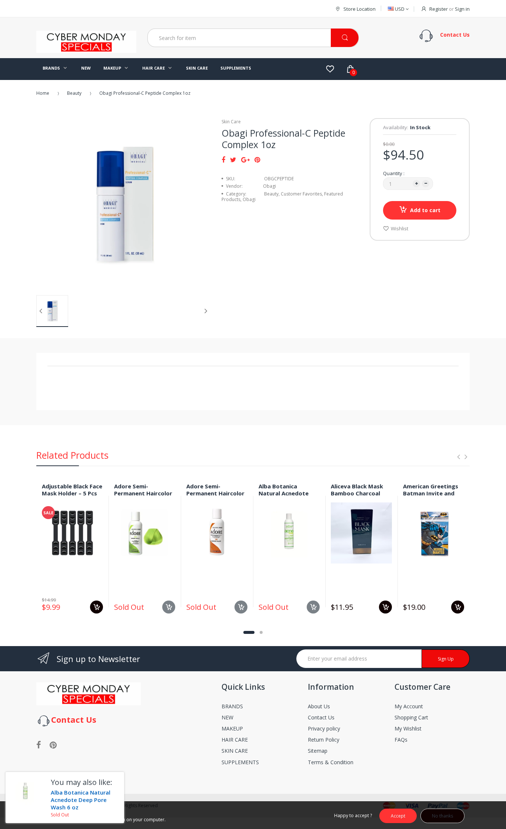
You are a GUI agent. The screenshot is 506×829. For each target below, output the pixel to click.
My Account (409, 706)
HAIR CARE (235, 739)
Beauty (74, 93)
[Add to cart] (96, 607)
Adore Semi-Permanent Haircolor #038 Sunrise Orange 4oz (215, 496)
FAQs (401, 739)
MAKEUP (232, 728)
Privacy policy (324, 728)
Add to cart (425, 210)
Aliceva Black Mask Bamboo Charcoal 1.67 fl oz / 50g (357, 493)
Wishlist (399, 228)
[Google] (245, 159)
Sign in (462, 9)
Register (438, 9)
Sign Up (446, 659)
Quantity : (394, 173)
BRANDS (232, 706)
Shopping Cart (411, 717)
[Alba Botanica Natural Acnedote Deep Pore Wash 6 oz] (25, 792)
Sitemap (317, 750)
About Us (319, 706)
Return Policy (323, 739)
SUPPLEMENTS (240, 762)
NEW (227, 717)
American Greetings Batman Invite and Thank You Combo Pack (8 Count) (430, 496)
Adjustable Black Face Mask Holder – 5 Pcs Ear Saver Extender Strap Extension (72, 496)
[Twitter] (233, 159)
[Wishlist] (330, 69)
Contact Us (321, 717)
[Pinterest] (257, 159)
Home (42, 93)
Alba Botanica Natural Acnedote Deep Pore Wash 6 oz (288, 493)
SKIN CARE (235, 750)
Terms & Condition (330, 762)
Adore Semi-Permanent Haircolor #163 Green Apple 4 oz (143, 496)
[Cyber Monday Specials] (86, 50)
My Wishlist (408, 728)
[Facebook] (223, 159)
